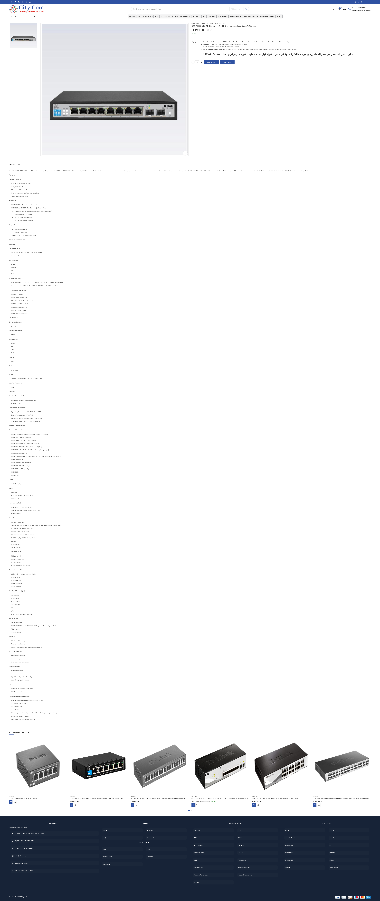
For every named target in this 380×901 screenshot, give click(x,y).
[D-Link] (199, 37)
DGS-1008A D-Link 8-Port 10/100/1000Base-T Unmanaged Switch (212, 798)
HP (330, 845)
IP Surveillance (198, 838)
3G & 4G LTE (242, 852)
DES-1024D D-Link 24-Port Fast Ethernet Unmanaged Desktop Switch (335, 798)
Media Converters (244, 867)
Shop (197, 23)
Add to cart (211, 62)
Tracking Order (107, 856)
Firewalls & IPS (198, 867)
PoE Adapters (198, 845)
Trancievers (242, 860)
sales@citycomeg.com (21, 856)
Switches (203, 23)
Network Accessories (201, 875)
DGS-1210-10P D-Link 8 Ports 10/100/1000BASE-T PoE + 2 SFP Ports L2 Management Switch (38, 798)
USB (195, 860)
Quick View (15, 805)
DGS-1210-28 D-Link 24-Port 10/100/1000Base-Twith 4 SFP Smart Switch (93, 798)
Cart (148, 849)
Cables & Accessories (245, 875)
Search (246, 9)
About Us (150, 830)
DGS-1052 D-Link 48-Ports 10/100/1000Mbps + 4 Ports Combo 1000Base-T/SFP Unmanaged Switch (162, 798)
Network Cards (199, 852)
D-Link (287, 830)
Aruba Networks (290, 838)
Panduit (287, 867)
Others (196, 882)
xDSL (240, 830)
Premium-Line (334, 867)
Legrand (332, 852)
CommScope (289, 852)
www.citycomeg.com (21, 863)
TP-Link (332, 830)
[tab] (14, 164)
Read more (132, 805)
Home (193, 23)
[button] (189, 810)
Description (14, 164)
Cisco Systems (334, 838)
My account (106, 864)
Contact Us (150, 838)
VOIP (240, 838)
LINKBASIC (289, 860)
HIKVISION (289, 845)
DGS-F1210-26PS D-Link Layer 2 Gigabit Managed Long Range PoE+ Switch (275, 798)
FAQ (104, 838)
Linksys (332, 860)
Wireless (241, 845)
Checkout (150, 856)
